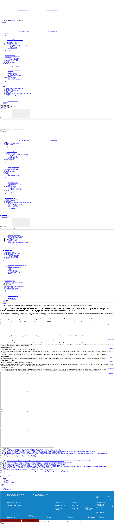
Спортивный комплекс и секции (11, 60)
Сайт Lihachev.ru (8, 87)
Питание (7, 61)
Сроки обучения (59, 502)
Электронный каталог (12, 96)
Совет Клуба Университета (13, 58)
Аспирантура (8, 92)
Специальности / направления (59, 498)
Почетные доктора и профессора (14, 70)
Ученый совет (10, 71)
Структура (7, 68)
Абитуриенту (5, 33)
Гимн (9, 65)
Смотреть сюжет (110, 328)
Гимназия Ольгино (89, 504)
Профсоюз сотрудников (10, 62)
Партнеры (7, 81)
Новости (4, 304)
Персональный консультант (11, 520)
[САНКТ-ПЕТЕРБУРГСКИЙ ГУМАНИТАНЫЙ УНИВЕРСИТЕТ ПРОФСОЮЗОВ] (30, 495)
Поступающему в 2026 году (11, 36)
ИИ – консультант (30, 520)
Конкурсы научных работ (10, 91)
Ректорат (9, 72)
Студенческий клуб (9, 57)
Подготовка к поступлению (11, 44)
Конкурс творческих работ (13, 48)
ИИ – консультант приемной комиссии (8, 118)
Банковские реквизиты (9, 82)
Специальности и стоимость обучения (13, 34)
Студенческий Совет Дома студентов (12, 56)
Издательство (8, 98)
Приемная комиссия (9, 35)
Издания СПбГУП (11, 99)
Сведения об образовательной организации (14, 85)
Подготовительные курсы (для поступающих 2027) (18, 45)
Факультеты (74, 498)
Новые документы (11, 78)
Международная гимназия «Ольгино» (15, 75)
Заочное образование (9, 50)
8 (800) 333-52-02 (12, 20)
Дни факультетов (11, 46)
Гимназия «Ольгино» (12, 49)
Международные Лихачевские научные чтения (14, 88)
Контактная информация (10, 83)
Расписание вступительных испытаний (15, 40)
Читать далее (111, 324)
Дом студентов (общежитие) (12, 42)
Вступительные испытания (58, 509)
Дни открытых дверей (12, 47)
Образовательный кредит (12, 43)
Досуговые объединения (13, 59)
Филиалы (9, 76)
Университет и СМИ (9, 482)
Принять (2, 522)
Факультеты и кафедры (12, 73)
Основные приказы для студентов (14, 80)
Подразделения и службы (13, 74)
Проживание (5, 102)
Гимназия (5, 103)
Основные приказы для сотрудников (15, 79)
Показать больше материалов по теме (8, 475)
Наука (4, 86)
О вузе (6, 64)
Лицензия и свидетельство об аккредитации (17, 67)
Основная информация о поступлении (15, 39)
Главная (4, 303)
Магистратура (74, 505)
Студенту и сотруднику (7, 52)
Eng (1, 0)
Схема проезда (88, 501)
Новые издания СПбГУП (13, 101)
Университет (5, 63)
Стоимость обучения (60, 505)
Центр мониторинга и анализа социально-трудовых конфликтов (18, 93)
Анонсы (7, 481)
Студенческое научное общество (11, 90)
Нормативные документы (10, 77)
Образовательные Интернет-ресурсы (15, 95)
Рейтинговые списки (11, 41)
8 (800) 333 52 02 (3, 106)
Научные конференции (10, 89)
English (5, 22)
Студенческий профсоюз (10, 55)
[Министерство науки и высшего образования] (65, 517)
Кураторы (7, 53)
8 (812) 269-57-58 (3, 108)
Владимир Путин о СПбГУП (13, 66)
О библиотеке (8, 94)
